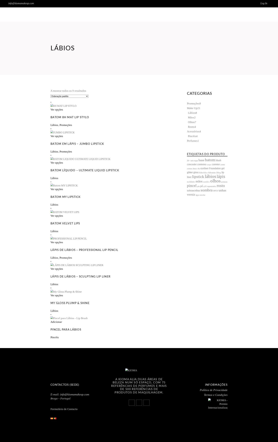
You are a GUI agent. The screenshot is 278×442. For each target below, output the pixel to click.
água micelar (200, 195)
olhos (215, 180)
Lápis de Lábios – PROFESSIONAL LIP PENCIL (84, 250)
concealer (192, 164)
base (201, 160)
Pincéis (55, 337)
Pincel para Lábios (66, 329)
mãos (199, 181)
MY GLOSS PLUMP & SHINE (70, 303)
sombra (207, 190)
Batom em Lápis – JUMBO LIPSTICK (77, 144)
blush (218, 160)
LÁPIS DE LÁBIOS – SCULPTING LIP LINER (81, 276)
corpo (209, 165)
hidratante (212, 173)
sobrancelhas (193, 190)
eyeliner (204, 168)
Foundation (215, 168)
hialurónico (203, 173)
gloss (196, 172)
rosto (221, 185)
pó (201, 186)
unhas (222, 190)
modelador (191, 182)
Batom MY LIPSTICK (66, 197)
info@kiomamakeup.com (21, 3)
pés (198, 186)
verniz (191, 194)
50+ (188, 160)
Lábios (54, 125)
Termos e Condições (215, 394)
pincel (192, 186)
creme (222, 165)
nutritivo (206, 182)
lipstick (198, 176)
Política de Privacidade (213, 390)
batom (210, 160)
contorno (201, 164)
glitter (190, 172)
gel (222, 168)
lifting (218, 173)
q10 (205, 186)
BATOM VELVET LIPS (65, 223)
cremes (189, 169)
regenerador (211, 186)
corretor (216, 164)
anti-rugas (194, 160)
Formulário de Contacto (64, 409)
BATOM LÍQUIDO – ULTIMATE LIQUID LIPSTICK (85, 170)
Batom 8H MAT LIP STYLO (70, 117)
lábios (210, 176)
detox (195, 169)
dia (199, 169)
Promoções (66, 125)
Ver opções (57, 109)
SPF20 (215, 191)
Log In (263, 3)
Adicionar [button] (56, 321)
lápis (221, 176)
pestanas (224, 182)
